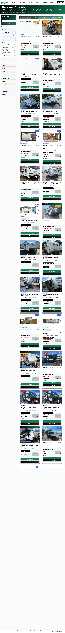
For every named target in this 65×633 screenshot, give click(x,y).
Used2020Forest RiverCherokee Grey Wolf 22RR (52, 333)
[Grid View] (59, 17)
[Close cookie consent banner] (63, 631)
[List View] (60, 17)
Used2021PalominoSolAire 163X (50, 222)
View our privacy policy (10, 631)
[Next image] (60, 28)
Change (7, 35)
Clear (14, 35)
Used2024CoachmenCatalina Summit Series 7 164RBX (30, 295)
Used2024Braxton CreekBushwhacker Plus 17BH (30, 184)
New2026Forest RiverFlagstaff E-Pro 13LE (29, 446)
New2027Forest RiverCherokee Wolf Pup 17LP (51, 444)
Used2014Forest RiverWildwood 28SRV (50, 258)
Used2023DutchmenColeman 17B (29, 111)
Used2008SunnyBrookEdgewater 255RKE (29, 38)
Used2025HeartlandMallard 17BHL (29, 257)
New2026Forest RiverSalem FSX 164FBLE (28, 371)
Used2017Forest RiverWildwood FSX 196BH (51, 75)
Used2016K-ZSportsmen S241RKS (29, 220)
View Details (30, 51)
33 (45, 467)
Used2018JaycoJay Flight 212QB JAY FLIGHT (52, 147)
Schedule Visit (61, 2)
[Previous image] (43, 28)
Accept (61, 631)
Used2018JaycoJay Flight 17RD (28, 74)
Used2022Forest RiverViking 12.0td (51, 111)
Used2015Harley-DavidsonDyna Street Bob (52, 38)
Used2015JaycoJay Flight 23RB (50, 183)
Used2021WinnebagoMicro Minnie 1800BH (51, 295)
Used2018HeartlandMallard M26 (28, 331)
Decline (57, 631)
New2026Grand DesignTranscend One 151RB (51, 369)
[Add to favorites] (38, 34)
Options (53, 631)
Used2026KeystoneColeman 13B (28, 147)
